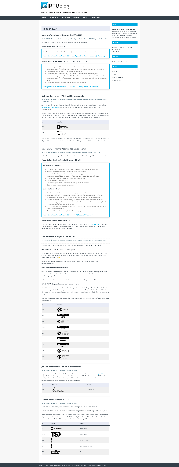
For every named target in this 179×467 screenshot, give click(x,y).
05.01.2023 (47, 370)
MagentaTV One (78, 39)
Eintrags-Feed (116, 74)
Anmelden (115, 71)
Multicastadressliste (118, 29)
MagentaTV (66, 18)
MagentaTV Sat (88, 39)
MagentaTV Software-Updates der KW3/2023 (61, 35)
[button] (104, 18)
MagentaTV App (72, 99)
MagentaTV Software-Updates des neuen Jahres (63, 149)
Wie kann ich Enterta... (119, 37)
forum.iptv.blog (116, 49)
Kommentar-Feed (117, 77)
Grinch (54, 39)
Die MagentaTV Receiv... (119, 33)
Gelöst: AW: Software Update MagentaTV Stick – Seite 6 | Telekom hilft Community (68, 215)
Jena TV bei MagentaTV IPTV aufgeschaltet (61, 366)
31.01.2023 (47, 39)
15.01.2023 (47, 152)
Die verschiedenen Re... (119, 31)
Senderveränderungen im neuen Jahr (58, 236)
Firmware (62, 39)
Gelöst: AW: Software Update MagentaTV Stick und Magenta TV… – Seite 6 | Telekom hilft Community (74, 56)
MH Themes (76, 465)
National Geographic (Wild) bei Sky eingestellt (62, 96)
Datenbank (54, 18)
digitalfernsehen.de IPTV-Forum (122, 47)
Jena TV (100, 374)
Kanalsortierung (117, 35)
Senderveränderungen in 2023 (55, 399)
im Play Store (95, 224)
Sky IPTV (76, 18)
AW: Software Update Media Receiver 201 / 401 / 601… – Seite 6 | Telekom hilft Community (71, 87)
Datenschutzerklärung (100, 465)
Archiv (85, 18)
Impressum (96, 18)
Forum (43, 18)
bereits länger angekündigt (50, 107)
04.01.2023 (47, 403)
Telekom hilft (116, 51)
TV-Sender (45, 101)
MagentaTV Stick (98, 39)
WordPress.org (116, 80)
